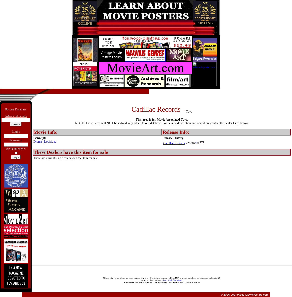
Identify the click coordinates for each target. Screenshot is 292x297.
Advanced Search (16, 116)
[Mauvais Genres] (145, 60)
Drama (37, 141)
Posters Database (15, 109)
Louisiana (50, 141)
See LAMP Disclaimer (172, 280)
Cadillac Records (174, 143)
